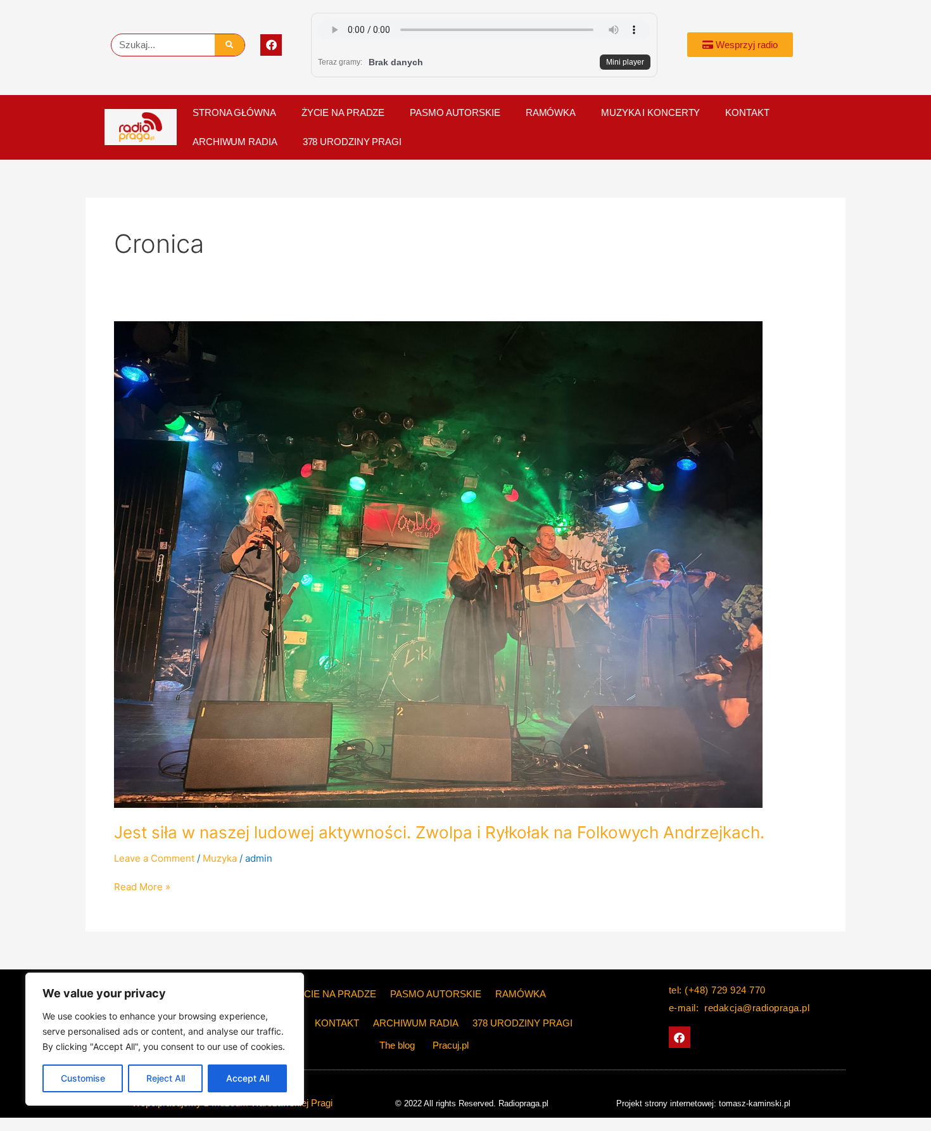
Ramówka (551, 112)
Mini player (625, 62)
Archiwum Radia (235, 141)
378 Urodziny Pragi (352, 141)
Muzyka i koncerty (650, 112)
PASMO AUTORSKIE (455, 112)
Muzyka (220, 858)
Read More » (142, 886)
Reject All (165, 1078)
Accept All (247, 1078)
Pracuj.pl (451, 1045)
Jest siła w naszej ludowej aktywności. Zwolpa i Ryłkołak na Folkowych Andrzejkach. (439, 832)
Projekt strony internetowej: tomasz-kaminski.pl (703, 1103)
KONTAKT (747, 112)
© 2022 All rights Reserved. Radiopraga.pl (471, 1103)
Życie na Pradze (343, 112)
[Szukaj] (229, 45)
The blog (398, 1045)
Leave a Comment (154, 858)
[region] (164, 1039)
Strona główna (234, 112)
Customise (83, 1078)
